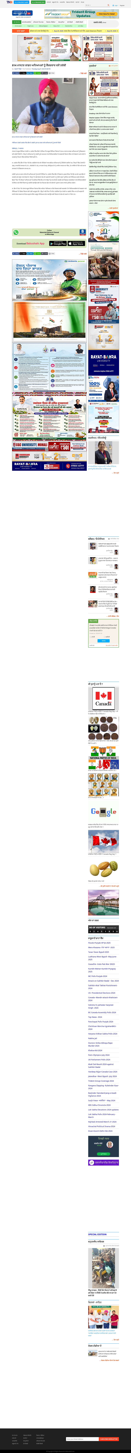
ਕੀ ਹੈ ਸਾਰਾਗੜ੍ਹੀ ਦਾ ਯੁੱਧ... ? (96, 797)
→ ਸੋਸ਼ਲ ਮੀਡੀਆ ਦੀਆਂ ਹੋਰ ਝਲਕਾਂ (109, 1360)
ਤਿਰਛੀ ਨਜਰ (30, 26)
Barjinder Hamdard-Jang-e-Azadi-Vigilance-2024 (102, 1094)
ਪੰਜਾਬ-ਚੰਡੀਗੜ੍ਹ (40, 1438)
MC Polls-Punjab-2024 (97, 976)
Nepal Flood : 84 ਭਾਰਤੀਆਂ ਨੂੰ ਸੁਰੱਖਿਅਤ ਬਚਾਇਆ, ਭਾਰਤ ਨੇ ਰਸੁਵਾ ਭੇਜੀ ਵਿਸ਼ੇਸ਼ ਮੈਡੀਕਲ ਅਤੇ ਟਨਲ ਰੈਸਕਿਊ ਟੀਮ (103, 100)
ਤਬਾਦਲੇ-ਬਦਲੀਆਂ (26, 22)
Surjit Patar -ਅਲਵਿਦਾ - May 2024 (101, 1100)
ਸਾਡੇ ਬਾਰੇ (49, 2)
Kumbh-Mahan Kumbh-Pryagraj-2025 (102, 970)
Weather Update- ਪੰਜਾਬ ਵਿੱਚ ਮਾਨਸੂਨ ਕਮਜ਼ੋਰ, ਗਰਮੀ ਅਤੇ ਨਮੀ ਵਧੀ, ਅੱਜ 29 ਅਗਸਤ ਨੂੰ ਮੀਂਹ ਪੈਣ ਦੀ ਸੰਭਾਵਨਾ (103, 120)
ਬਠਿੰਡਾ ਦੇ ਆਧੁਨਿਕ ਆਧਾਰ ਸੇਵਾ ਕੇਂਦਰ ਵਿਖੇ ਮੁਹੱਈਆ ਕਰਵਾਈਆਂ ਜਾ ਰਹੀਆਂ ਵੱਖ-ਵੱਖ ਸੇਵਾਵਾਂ (103, 154)
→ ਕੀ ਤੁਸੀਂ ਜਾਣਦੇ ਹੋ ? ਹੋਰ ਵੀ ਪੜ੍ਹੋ (109, 886)
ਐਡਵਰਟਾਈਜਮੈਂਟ (70, 2)
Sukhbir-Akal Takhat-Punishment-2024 (102, 986)
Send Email (44, 73)
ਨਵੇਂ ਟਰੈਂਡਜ (80, 26)
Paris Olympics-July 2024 (98, 1055)
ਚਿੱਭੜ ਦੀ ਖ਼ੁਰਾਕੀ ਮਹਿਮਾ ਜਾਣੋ (96, 881)
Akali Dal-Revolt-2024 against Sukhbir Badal (101, 1065)
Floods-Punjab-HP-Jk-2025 (99, 943)
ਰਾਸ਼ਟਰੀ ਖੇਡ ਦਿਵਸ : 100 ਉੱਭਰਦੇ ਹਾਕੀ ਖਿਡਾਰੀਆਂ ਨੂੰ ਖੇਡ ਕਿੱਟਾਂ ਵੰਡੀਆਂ (103, 134)
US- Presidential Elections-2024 (101, 993)
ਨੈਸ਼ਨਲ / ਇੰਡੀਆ (50, 22)
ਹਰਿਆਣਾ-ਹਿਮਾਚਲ (38, 22)
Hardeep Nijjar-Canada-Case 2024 (102, 1071)
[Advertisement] (49, 212)
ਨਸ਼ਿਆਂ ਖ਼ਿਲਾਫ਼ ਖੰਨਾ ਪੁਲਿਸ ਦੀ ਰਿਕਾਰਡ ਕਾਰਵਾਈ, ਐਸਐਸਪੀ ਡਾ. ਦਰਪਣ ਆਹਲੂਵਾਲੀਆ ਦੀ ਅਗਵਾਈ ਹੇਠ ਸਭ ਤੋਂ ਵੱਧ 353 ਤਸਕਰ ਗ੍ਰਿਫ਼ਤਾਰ (103, 146)
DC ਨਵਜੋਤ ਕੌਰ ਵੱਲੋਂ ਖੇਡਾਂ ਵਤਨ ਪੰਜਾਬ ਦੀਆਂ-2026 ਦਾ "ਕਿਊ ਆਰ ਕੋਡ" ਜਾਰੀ (103, 161)
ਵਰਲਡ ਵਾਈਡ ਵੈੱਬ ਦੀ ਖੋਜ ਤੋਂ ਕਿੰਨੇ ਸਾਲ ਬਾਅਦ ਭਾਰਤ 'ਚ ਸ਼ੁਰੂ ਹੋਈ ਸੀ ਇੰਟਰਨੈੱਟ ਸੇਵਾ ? (103, 826)
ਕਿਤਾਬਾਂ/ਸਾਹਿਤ (68, 26)
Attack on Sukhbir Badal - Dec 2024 (103, 981)
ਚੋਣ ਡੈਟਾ (78, 2)
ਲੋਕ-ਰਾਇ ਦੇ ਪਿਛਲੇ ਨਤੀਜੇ (112, 645)
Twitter (22, 73)
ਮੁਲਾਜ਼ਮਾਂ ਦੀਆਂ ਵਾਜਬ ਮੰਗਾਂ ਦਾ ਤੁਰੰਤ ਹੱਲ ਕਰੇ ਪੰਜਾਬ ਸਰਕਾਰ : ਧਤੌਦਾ (102, 202)
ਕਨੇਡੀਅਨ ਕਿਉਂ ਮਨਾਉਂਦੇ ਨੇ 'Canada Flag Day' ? (102, 854)
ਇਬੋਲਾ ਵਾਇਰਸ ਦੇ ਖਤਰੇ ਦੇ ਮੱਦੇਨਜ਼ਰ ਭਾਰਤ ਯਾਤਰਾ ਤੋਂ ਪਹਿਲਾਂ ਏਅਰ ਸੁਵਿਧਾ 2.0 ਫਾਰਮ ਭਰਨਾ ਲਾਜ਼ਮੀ (103, 128)
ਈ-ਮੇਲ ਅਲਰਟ (18, 26)
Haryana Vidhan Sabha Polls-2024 (102, 1033)
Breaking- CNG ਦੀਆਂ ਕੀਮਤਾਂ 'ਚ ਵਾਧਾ (88, 31)
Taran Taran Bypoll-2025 (98, 952)
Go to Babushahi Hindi (38, 2)
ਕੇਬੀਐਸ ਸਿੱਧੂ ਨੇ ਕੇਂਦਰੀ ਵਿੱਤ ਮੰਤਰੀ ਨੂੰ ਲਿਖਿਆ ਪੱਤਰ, (103, 167)
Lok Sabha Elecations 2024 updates (103, 1109)
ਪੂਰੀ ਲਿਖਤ (104, 1154)
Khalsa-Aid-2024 (95, 1050)
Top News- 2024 (95, 1017)
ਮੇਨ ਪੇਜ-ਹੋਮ (17, 22)
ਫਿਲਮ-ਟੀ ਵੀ (56, 26)
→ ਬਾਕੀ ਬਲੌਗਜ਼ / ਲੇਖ (112, 616)
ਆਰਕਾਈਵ (62, 2)
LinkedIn (30, 73)
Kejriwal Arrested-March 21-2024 (102, 1122)
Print (51, 73)
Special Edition (97, 1234)
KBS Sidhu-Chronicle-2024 (99, 1105)
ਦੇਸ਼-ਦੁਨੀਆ (61, 22)
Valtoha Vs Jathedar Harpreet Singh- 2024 (100, 1006)
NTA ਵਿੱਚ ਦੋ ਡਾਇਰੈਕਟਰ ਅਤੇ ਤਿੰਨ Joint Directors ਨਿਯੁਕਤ (42, 31)
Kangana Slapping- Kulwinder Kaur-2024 (103, 1087)
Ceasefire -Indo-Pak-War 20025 (101, 964)
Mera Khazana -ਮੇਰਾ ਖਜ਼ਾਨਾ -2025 (101, 947)
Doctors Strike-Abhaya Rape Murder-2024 (100, 1044)
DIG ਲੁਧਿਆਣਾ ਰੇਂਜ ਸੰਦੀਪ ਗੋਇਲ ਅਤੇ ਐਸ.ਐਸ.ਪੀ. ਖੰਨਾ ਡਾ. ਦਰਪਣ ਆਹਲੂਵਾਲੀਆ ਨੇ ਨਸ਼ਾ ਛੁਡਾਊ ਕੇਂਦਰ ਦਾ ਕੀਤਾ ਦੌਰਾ (103, 182)
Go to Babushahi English (21, 2)
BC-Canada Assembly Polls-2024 (102, 1012)
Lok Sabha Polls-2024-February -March (102, 1115)
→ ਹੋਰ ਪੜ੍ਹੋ (115, 473)
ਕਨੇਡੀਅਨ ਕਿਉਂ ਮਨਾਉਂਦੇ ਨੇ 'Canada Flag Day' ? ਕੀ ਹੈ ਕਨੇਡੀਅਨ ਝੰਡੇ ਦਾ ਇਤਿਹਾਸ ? (103, 712)
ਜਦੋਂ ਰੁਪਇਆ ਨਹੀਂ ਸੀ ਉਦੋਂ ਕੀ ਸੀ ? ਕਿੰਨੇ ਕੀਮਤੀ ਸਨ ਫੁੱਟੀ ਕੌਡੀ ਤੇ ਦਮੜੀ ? (103, 742)
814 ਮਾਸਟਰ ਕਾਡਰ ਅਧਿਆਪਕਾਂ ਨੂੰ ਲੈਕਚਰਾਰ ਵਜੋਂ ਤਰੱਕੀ (39, 65)
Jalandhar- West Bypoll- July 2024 (102, 1076)
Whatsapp (37, 73)
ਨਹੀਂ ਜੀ (108, 637)
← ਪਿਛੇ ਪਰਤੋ (83, 73)
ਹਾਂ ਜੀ (93, 637)
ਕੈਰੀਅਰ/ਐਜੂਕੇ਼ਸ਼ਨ (43, 26)
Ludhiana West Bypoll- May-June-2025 (102, 958)
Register (122, 5)
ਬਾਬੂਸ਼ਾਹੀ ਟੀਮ (55, 2)
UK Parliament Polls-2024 (99, 1059)
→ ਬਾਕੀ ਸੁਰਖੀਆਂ (113, 208)
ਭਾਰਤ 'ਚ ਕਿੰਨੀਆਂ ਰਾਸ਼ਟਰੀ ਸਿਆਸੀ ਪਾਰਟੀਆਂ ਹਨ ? (102, 770)
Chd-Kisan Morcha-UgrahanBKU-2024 (102, 1027)
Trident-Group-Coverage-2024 (101, 1081)
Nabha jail (92, 1038)
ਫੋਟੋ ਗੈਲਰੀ (70, 22)
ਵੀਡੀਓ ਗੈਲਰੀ (79, 22)
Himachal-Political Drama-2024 (101, 1126)
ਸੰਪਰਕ (82, 2)
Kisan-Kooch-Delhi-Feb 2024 (100, 1131)
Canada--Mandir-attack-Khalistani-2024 (103, 999)
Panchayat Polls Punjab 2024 (100, 1021)
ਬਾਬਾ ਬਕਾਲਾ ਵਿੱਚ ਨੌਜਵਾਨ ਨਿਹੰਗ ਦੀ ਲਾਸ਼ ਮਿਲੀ (101, 140)
